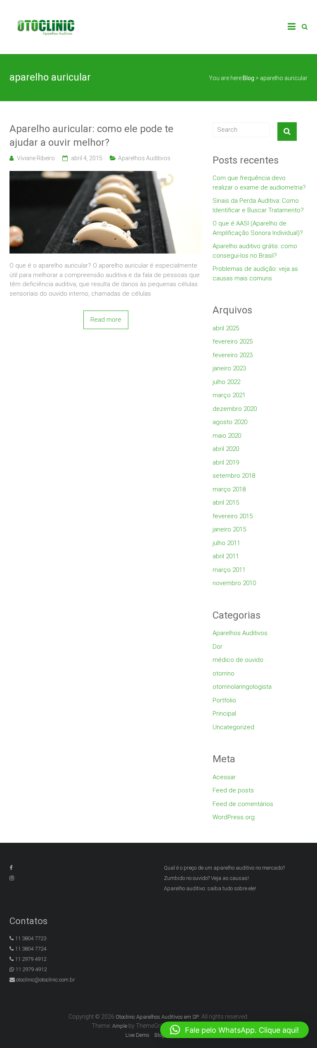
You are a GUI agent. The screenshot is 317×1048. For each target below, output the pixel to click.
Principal (224, 713)
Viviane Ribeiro (36, 158)
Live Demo (137, 1035)
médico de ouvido (238, 660)
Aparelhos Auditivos (144, 158)
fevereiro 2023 (233, 355)
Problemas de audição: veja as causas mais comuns (255, 273)
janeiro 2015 (229, 529)
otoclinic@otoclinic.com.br (45, 980)
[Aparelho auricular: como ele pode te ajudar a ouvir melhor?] (105, 175)
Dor (217, 646)
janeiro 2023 (229, 368)
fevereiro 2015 (233, 516)
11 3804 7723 (30, 938)
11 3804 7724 (30, 949)
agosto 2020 (230, 422)
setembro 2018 (234, 475)
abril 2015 (226, 502)
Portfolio (224, 700)
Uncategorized (233, 727)
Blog (159, 1035)
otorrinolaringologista (242, 686)
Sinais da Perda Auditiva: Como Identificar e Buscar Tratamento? (258, 205)
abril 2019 (226, 462)
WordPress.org (234, 817)
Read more (105, 319)
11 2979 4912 (30, 959)
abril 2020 (226, 449)
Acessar (224, 777)
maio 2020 (227, 435)
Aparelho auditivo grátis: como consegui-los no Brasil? (255, 250)
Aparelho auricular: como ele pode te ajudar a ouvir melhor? (91, 136)
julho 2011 (226, 543)
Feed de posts (233, 790)
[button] (234, 1030)
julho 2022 (226, 382)
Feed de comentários (243, 804)
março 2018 (229, 489)
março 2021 (229, 395)
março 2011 (229, 570)
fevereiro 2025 (233, 341)
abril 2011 (226, 556)
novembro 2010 (234, 583)
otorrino (223, 673)
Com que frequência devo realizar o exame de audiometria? (259, 182)
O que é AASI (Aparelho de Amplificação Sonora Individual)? (258, 228)
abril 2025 (226, 328)
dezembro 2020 (235, 409)
